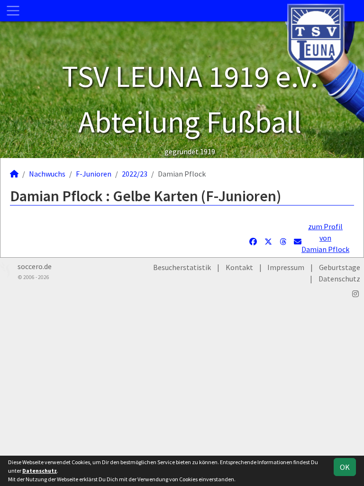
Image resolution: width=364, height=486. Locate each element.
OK (345, 467)
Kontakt (239, 267)
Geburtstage (339, 267)
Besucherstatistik (182, 267)
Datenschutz (339, 278)
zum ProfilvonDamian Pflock (325, 238)
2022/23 (134, 173)
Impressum (285, 267)
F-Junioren (93, 173)
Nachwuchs (47, 173)
